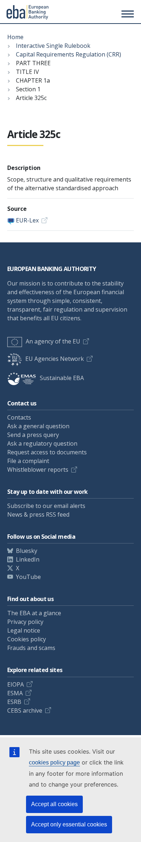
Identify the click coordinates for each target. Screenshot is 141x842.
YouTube (28, 577)
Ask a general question (38, 426)
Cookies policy (26, 639)
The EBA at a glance (34, 613)
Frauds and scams (31, 648)
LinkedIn (27, 559)
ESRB (14, 702)
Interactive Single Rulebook (53, 46)
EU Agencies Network (54, 359)
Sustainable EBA (62, 378)
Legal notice (23, 630)
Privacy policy (25, 622)
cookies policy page (54, 762)
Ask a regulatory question (42, 443)
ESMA (15, 693)
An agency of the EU (53, 341)
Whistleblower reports (37, 470)
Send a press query (33, 435)
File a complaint (28, 461)
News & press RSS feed (38, 514)
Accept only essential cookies (69, 824)
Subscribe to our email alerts (46, 506)
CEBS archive (24, 710)
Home (15, 37)
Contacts (19, 417)
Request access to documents (47, 452)
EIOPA (15, 684)
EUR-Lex (27, 220)
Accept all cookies (54, 804)
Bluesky (26, 551)
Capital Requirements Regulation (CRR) (68, 54)
